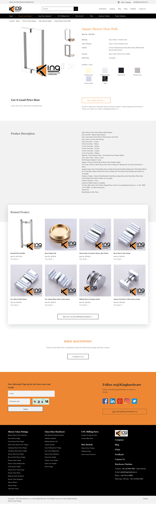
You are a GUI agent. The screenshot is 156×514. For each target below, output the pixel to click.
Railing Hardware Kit (51, 441)
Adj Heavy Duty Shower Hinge (17, 451)
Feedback (133, 9)
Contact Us (142, 9)
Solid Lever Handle (50, 463)
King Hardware (86, 192)
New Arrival (86, 444)
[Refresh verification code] (41, 401)
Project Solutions (120, 16)
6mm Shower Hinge (14, 438)
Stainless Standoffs (50, 438)
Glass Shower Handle (45, 21)
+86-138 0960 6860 (128, 469)
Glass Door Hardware (55, 432)
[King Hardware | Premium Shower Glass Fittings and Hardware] (15, 9)
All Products (102, 9)
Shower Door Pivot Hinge (16, 454)
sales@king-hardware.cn (140, 2)
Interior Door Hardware (52, 454)
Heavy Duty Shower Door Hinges (18, 444)
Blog (119, 9)
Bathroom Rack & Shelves (16, 476)
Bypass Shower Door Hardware (17, 435)
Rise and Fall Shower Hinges (16, 457)
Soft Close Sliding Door (52, 451)
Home (11, 16)
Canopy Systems (50, 444)
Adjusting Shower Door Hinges (17, 448)
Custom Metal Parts (87, 438)
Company (112, 9)
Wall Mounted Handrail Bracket (54, 435)
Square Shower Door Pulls (63, 21)
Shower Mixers (12, 482)
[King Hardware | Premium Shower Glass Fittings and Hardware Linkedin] (112, 401)
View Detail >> (15, 259)
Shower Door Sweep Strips (16, 470)
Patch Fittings (49, 466)
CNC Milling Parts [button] (63, 16)
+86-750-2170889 (126, 475)
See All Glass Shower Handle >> (78, 317)
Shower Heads (12, 485)
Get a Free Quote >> (96, 100)
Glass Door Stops (13, 488)
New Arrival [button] (79, 16)
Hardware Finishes (104, 16)
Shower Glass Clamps (14, 460)
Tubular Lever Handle (51, 460)
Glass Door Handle (50, 457)
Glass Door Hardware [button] (44, 16)
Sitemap (145, 498)
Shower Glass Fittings (29, 21)
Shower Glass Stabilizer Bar (16, 463)
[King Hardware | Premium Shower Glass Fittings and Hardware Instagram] (127, 401)
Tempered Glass (86, 451)
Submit (25, 409)
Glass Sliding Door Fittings (53, 448)
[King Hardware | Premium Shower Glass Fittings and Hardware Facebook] (105, 401)
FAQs (125, 9)
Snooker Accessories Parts (89, 435)
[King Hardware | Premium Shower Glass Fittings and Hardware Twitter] (120, 401)
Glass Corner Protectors (88, 454)
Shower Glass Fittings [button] (24, 16)
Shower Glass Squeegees (15, 479)
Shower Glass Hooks (14, 473)
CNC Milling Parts (89, 432)
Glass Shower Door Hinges (16, 441)
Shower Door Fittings (87, 448)
